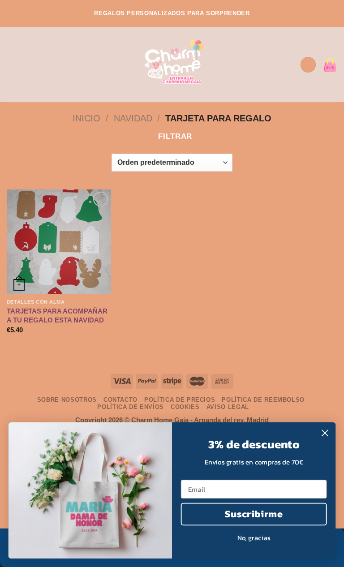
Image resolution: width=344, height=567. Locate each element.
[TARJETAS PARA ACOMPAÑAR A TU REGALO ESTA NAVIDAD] (59, 241)
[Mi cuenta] (308, 65)
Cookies (185, 407)
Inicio (86, 118)
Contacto (120, 399)
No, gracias (254, 537)
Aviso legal (227, 407)
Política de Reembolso (263, 399)
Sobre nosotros (67, 399)
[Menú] (12, 64)
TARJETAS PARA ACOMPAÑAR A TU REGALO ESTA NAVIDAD (57, 315)
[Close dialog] (325, 432)
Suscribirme (253, 514)
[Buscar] (290, 64)
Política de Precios (179, 399)
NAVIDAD (133, 118)
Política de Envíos (130, 407)
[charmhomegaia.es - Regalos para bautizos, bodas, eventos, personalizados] (172, 65)
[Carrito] (330, 65)
